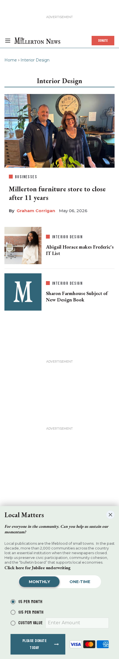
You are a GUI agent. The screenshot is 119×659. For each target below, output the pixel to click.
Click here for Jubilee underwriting (37, 568)
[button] (110, 514)
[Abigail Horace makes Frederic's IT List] (23, 244)
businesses (26, 177)
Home (10, 60)
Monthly (39, 581)
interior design (67, 237)
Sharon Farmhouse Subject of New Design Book (77, 296)
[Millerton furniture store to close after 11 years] (59, 129)
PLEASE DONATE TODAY (34, 644)
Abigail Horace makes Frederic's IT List (80, 250)
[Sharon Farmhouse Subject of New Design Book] (23, 292)
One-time (79, 581)
